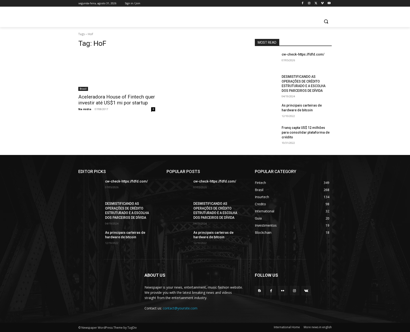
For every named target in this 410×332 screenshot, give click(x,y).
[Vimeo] (322, 3)
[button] (326, 21)
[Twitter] (316, 3)
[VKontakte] (306, 290)
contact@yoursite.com (180, 308)
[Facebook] (302, 3)
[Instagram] (309, 3)
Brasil (83, 88)
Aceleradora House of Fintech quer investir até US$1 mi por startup (116, 100)
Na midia (84, 109)
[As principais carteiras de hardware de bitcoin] (266, 111)
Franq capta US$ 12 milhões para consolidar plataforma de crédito (306, 132)
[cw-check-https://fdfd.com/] (266, 60)
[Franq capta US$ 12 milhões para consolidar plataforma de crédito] (266, 134)
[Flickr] (282, 290)
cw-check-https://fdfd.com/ (303, 54)
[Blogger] (259, 290)
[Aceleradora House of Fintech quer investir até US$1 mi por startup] (116, 71)
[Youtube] (329, 3)
